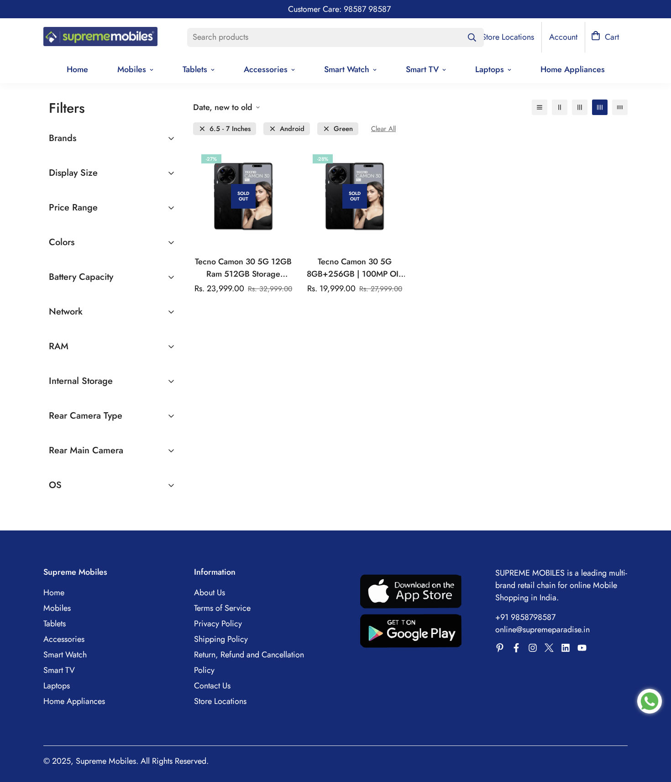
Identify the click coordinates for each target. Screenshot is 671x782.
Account (563, 37)
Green (343, 129)
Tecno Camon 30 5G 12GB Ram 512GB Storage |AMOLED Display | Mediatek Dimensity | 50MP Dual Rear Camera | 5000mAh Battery (243, 268)
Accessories (266, 69)
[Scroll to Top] (653, 732)
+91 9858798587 (525, 617)
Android (292, 129)
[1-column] (539, 107)
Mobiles (131, 69)
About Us (209, 592)
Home (77, 69)
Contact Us (212, 686)
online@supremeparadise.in (542, 629)
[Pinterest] (499, 647)
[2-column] (559, 107)
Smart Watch (346, 69)
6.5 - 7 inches (230, 129)
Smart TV (422, 69)
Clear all (383, 129)
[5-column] (620, 107)
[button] (605, 37)
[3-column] (579, 107)
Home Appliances (572, 69)
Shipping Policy (221, 639)
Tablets (195, 69)
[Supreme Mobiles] (100, 37)
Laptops (489, 69)
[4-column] (600, 107)
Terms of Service (222, 608)
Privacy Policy (218, 624)
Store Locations (220, 701)
